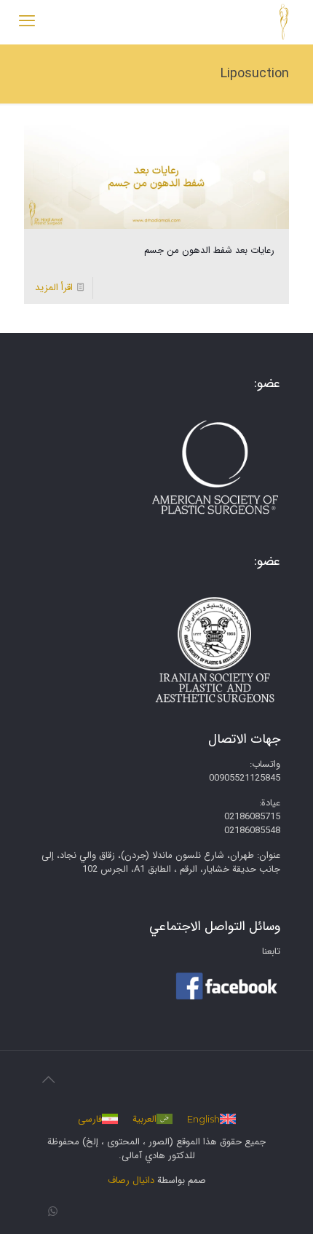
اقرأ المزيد (54, 287)
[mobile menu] (27, 21)
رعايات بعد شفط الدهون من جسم (209, 250)
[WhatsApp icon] (52, 1212)
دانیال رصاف (131, 1180)
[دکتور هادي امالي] (284, 22)
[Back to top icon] (48, 1081)
